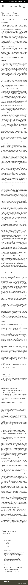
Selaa (16, 1)
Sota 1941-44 (14, 571)
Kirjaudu (25, 1)
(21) (7, 542)
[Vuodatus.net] (5, 581)
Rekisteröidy (20, 1)
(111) (8, 546)
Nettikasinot (11, 1)
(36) (7, 545)
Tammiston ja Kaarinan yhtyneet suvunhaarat (11, 14)
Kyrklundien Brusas (11, 567)
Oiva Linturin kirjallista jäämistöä (10, 569)
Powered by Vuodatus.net (22, 583)
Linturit (8, 533)
